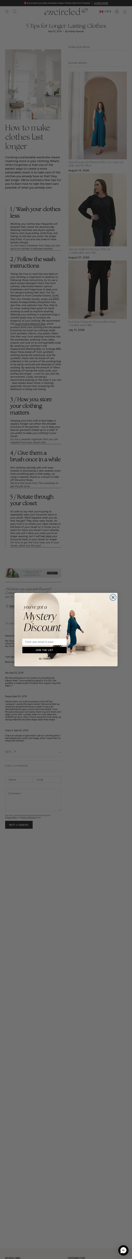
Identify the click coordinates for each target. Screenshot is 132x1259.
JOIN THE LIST (44, 650)
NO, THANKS (44, 658)
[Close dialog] (113, 597)
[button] (123, 1250)
